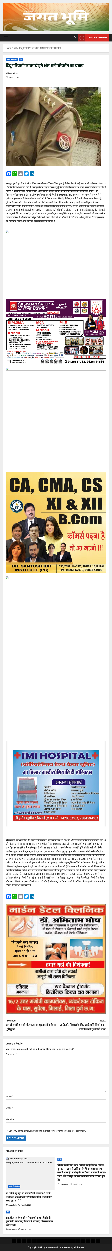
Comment (11, 1054)
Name (9, 1097)
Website (10, 1120)
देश (21, 59)
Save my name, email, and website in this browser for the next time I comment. (47, 1131)
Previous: (31, 1025)
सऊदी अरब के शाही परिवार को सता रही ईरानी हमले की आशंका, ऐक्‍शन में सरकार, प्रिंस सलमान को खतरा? (29, 1222)
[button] (6, 38)
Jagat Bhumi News (97, 38)
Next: (83, 1025)
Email (9, 1108)
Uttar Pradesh (12, 59)
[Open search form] (75, 38)
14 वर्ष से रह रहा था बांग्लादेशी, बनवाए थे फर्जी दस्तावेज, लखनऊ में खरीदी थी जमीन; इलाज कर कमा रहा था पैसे (29, 1197)
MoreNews (65, 1248)
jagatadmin (13, 73)
